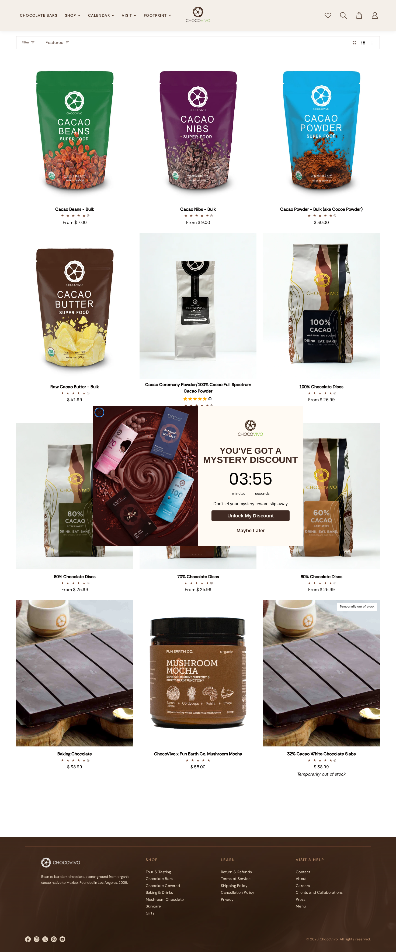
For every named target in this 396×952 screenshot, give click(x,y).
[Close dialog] (99, 412)
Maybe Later (251, 530)
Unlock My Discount (250, 515)
